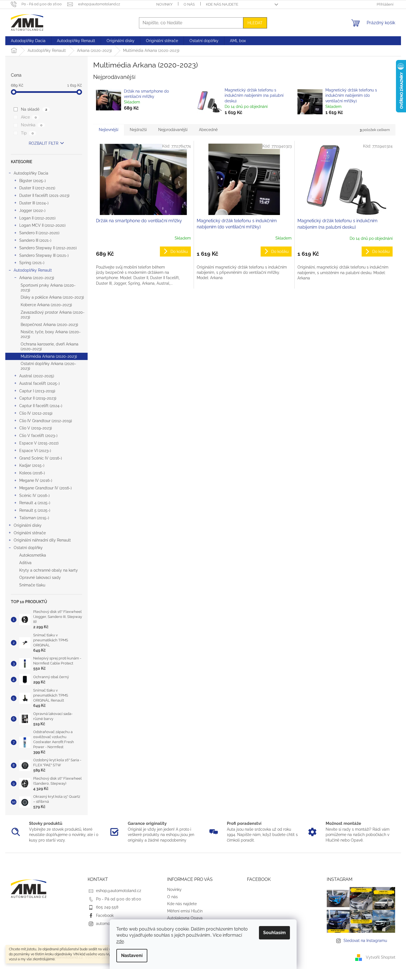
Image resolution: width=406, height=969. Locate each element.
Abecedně (208, 129)
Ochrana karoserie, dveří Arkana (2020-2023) (49, 346)
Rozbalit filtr (43, 143)
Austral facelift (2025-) (39, 383)
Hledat (255, 23)
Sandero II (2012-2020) (39, 233)
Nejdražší (138, 129)
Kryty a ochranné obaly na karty (48, 570)
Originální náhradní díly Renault (42, 540)
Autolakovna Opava (185, 918)
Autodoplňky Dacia (31, 173)
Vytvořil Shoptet (380, 957)
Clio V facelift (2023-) (38, 435)
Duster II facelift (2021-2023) (44, 195)
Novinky (164, 4)
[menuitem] (28, 40)
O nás (189, 4)
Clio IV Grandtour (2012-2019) (45, 421)
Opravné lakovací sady (40, 577)
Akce (29, 117)
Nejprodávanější (173, 129)
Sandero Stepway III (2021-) (44, 255)
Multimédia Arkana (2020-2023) (49, 356)
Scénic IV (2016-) (34, 495)
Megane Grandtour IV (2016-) (45, 488)
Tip (27, 133)
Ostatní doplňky (28, 547)
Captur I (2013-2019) (37, 391)
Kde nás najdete (222, 4)
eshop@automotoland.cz (118, 890)
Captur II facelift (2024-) (40, 405)
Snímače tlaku (32, 585)
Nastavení (132, 955)
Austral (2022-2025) (36, 376)
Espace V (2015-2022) (39, 443)
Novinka (31, 125)
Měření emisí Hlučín (185, 911)
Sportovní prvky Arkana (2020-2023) (48, 287)
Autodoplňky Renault (33, 270)
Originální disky (28, 525)
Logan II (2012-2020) (37, 218)
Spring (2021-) (31, 262)
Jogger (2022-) (32, 210)
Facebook (105, 915)
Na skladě (34, 109)
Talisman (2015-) (34, 518)
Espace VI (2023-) (35, 450)
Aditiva (25, 562)
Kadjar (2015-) (31, 465)
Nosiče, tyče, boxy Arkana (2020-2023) (51, 334)
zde (120, 941)
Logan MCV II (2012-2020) (42, 225)
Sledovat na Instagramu (365, 940)
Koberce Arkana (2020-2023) (46, 305)
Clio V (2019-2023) (35, 428)
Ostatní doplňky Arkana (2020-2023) (48, 366)
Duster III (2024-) (34, 203)
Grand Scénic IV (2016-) (40, 458)
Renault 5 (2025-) (34, 510)
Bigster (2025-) (32, 180)
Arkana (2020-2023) (36, 278)
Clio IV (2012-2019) (35, 413)
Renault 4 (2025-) (34, 503)
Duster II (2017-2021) (37, 188)
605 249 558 (107, 907)
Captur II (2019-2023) (37, 398)
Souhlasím (274, 932)
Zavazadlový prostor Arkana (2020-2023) (53, 314)
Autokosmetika (32, 555)
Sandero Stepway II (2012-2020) (48, 248)
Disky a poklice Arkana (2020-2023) (52, 297)
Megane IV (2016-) (35, 480)
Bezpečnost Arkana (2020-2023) (49, 324)
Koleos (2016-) (32, 473)
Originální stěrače (30, 533)
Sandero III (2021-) (35, 240)
